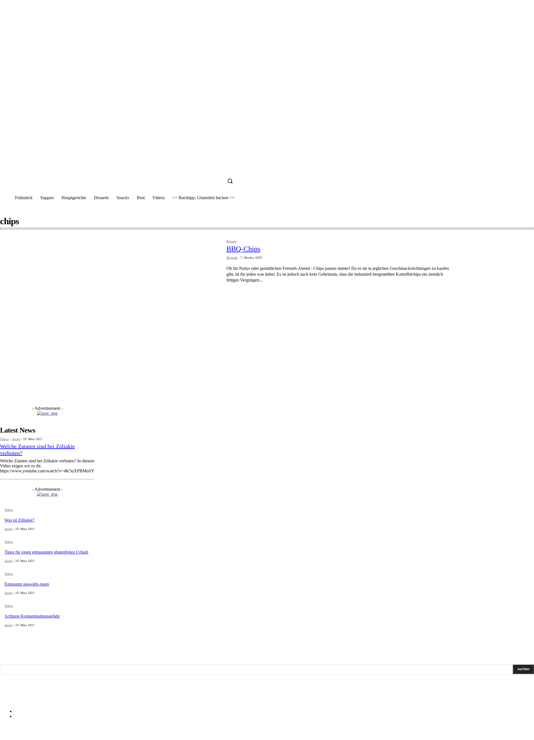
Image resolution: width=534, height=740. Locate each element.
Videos (4, 439)
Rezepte (231, 241)
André (16, 439)
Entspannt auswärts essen (26, 584)
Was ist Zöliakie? (19, 520)
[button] (230, 180)
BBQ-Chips (243, 249)
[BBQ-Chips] (110, 311)
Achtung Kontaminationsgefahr (32, 616)
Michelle (232, 257)
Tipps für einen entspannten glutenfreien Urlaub (46, 552)
